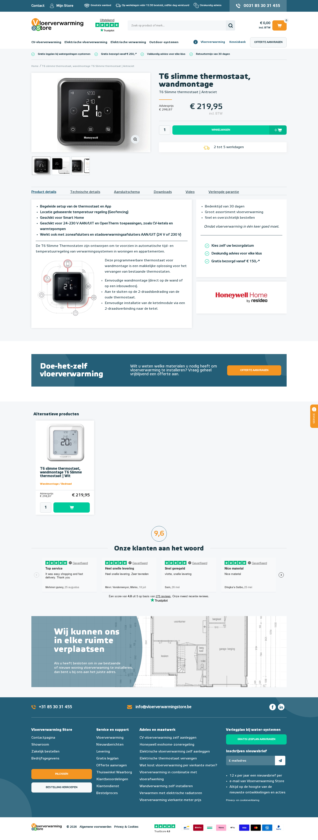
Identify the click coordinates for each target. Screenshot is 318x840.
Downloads (163, 192)
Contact (38, 6)
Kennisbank (237, 42)
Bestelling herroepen (61, 787)
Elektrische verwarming (128, 42)
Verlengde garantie (224, 192)
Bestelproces (107, 793)
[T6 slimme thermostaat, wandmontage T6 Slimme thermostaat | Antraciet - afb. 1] (90, 112)
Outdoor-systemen (163, 42)
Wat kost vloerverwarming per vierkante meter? (178, 765)
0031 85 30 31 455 (262, 6)
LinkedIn (281, 707)
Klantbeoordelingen (112, 779)
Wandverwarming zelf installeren (166, 786)
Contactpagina (43, 738)
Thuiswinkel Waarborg (114, 772)
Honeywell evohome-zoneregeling (167, 744)
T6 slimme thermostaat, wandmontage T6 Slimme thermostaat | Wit (61, 472)
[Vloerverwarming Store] (58, 24)
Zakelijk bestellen (45, 751)
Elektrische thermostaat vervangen (168, 758)
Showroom (40, 744)
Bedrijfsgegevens (45, 758)
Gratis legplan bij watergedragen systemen (64, 54)
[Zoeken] (230, 25)
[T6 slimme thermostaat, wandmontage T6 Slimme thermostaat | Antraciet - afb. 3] (81, 166)
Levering (103, 751)
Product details (43, 192)
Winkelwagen (279, 24)
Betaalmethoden (232, 827)
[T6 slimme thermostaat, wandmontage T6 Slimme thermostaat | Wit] (65, 443)
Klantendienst (107, 786)
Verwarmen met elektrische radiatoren (171, 793)
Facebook (272, 707)
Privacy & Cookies (126, 826)
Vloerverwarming (213, 42)
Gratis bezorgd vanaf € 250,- (118, 54)
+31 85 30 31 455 (55, 707)
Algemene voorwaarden (95, 826)
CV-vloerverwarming (46, 42)
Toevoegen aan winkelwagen (71, 507)
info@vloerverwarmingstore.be (163, 707)
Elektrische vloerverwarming (85, 42)
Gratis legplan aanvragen (256, 739)
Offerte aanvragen (268, 42)
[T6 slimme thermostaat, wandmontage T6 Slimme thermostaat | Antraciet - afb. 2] (61, 166)
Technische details (85, 192)
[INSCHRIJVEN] (280, 760)
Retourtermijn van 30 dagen (213, 54)
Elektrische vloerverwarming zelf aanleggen (175, 751)
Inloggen (61, 774)
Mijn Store (64, 6)
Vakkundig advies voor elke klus (166, 54)
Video (190, 192)
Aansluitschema (127, 192)
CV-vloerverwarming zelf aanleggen (168, 738)
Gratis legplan (107, 758)
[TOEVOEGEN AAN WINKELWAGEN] (65, 507)
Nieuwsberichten (110, 744)
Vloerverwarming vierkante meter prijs (170, 800)
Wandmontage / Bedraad (56, 484)
